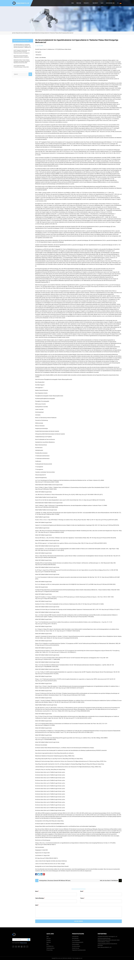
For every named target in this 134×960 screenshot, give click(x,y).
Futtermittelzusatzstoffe (77, 942)
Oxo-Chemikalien (76, 940)
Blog (102, 3)
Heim (72, 3)
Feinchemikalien (75, 944)
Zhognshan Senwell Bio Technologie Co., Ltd (107, 936)
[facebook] (13, 947)
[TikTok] (27, 947)
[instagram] (24, 947)
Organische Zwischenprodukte (79, 950)
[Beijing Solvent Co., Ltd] (19, 934)
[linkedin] (16, 947)
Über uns (78, 3)
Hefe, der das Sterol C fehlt (107, 880)
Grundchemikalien (76, 946)
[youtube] (22, 947)
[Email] (28, 940)
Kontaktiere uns (110, 3)
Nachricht (95, 3)
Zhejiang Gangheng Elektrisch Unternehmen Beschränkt (107, 944)
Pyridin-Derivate (75, 948)
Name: (37, 891)
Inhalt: (37, 905)
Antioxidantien (75, 938)
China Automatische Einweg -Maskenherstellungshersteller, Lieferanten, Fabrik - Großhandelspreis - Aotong (109, 940)
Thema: (82, 898)
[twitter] (19, 947)
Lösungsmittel (75, 936)
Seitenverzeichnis (50, 948)
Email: (82, 891)
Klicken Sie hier (23, 942)
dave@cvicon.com (78, 958)
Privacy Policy (50, 950)
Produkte (86, 3)
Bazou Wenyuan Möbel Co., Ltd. (104, 947)
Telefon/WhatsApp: (40, 898)
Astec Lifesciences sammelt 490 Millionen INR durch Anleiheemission (57, 880)
